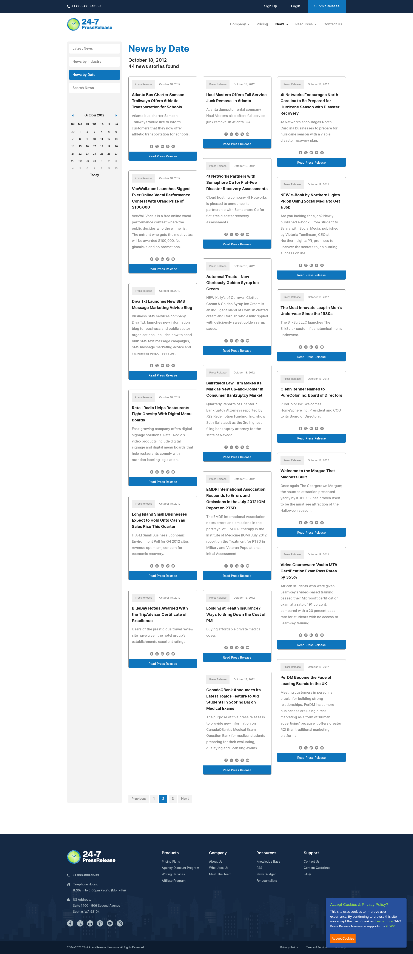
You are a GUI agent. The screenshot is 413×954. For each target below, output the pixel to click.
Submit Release (326, 6)
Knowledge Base (268, 861)
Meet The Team (220, 874)
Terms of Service (316, 947)
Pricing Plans (171, 861)
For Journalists (266, 880)
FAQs (307, 874)
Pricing (262, 24)
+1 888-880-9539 (85, 6)
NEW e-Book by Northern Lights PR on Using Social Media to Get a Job (310, 201)
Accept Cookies (343, 938)
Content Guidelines (317, 868)
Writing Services (173, 874)
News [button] (280, 24)
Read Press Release (163, 156)
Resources (266, 853)
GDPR (390, 926)
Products (170, 853)
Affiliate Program (173, 880)
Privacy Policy (289, 947)
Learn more (384, 921)
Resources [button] (304, 24)
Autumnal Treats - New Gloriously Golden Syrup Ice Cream (232, 283)
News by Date (83, 75)
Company (218, 853)
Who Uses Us (218, 868)
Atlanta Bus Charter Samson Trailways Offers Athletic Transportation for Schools (158, 101)
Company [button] (238, 24)
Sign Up (270, 6)
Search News (83, 88)
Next (185, 798)
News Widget (266, 874)
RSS (259, 868)
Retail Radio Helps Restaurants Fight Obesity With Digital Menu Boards (161, 414)
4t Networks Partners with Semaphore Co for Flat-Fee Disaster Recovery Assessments (237, 183)
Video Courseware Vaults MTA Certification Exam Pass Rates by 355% (308, 571)
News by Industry (86, 61)
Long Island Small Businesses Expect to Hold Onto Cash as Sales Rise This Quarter (159, 521)
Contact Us (333, 24)
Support (311, 853)
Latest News (82, 48)
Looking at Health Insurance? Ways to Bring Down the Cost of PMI (236, 615)
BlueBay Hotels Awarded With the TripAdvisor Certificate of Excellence (160, 615)
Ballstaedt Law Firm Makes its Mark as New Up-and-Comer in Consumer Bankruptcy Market (234, 389)
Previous (138, 798)
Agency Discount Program (180, 868)
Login (295, 6)
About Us (215, 861)
